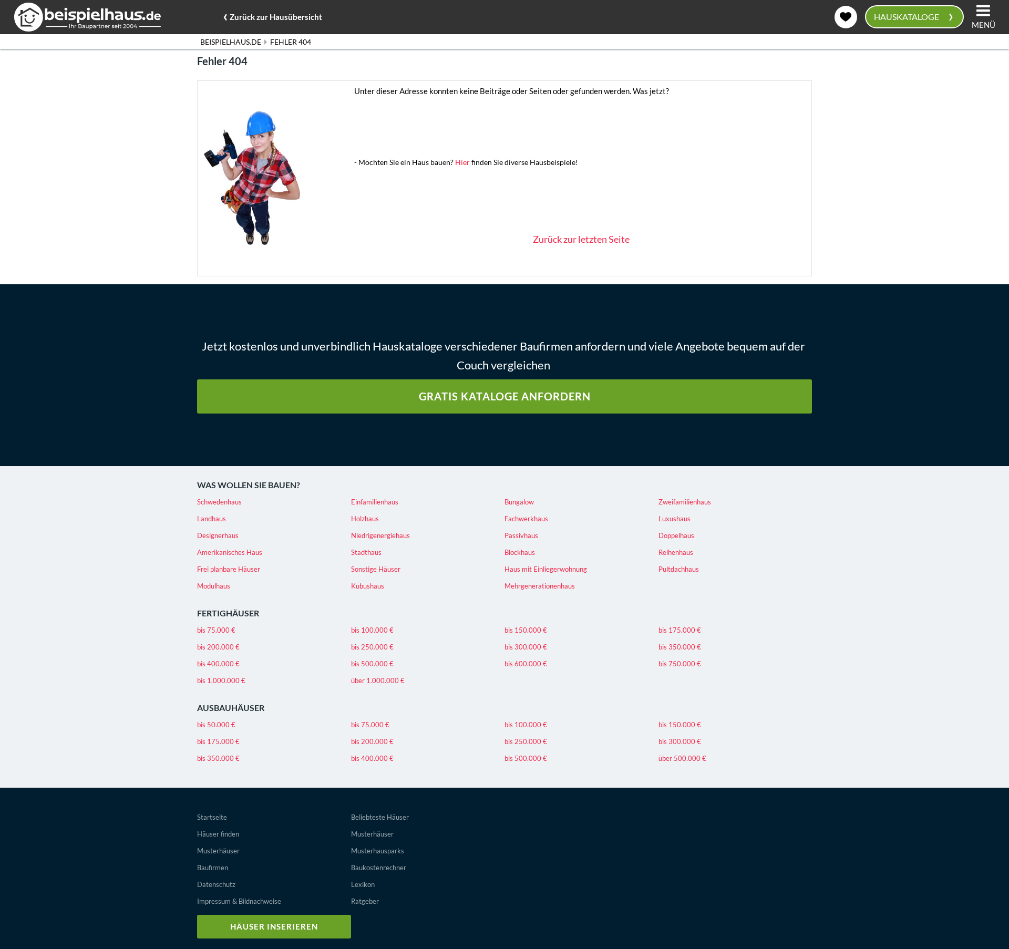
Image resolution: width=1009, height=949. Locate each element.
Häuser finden (218, 834)
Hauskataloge (913, 15)
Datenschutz (216, 884)
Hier (462, 162)
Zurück (272, 15)
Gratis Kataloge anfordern (505, 396)
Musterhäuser (218, 851)
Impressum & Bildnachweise (239, 901)
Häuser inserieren (274, 926)
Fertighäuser (228, 613)
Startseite (212, 817)
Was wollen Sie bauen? (248, 485)
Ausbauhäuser (230, 708)
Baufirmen (212, 867)
